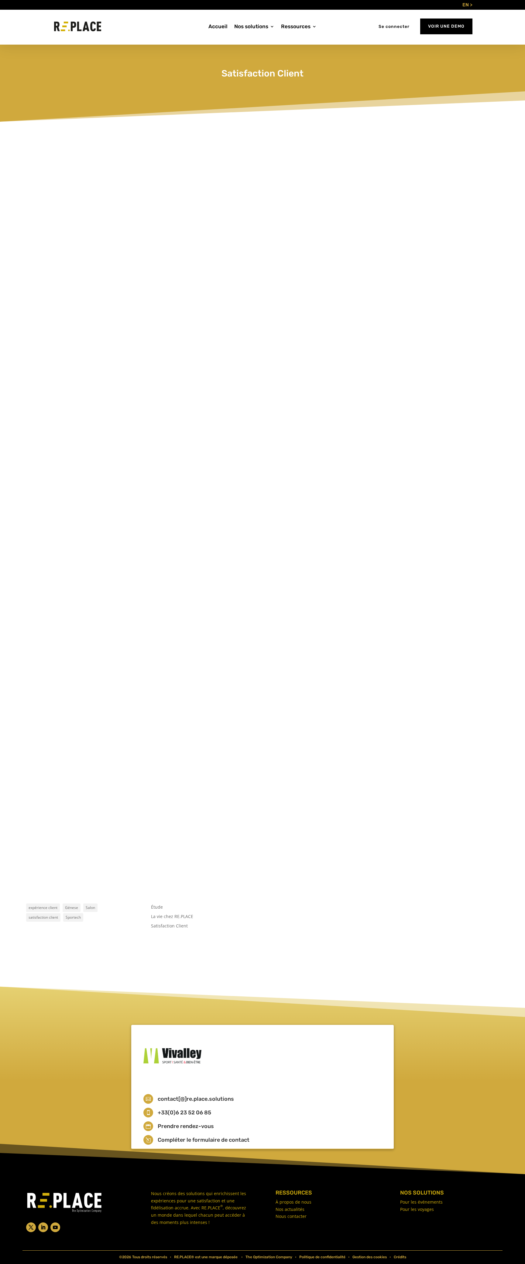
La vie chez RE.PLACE (172, 916)
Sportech (73, 917)
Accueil (218, 26)
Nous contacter (291, 1216)
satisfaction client (43, 917)
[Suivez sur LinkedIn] (43, 1227)
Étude (157, 907)
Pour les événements (421, 1202)
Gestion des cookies (369, 1257)
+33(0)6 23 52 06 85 (184, 1112)
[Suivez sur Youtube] (55, 1227)
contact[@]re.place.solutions (196, 1099)
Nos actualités (290, 1209)
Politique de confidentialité (322, 1257)
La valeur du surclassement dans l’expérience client (99, 814)
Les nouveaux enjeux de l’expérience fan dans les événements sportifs (122, 455)
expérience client (43, 907)
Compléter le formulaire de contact (203, 1140)
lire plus (45, 482)
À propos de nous (293, 1202)
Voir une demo (446, 26)
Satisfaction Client (83, 466)
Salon (90, 907)
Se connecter (394, 26)
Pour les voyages (417, 1209)
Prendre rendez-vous (186, 1126)
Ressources (296, 26)
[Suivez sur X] (31, 1227)
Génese (71, 907)
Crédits (400, 1257)
